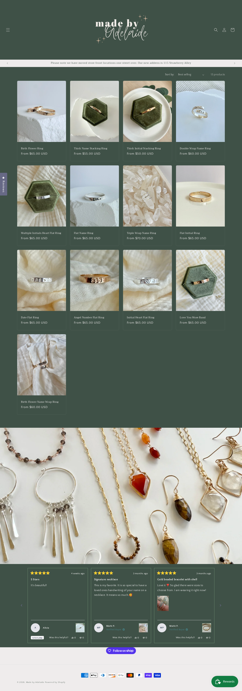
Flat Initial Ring (190, 233)
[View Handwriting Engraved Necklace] (143, 628)
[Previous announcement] (7, 63)
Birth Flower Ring (32, 148)
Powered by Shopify (55, 682)
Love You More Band (193, 317)
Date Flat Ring (30, 317)
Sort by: (169, 74)
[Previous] (21, 605)
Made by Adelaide (35, 682)
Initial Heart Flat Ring (140, 317)
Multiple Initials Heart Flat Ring (41, 233)
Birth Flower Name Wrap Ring (39, 402)
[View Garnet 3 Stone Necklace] (80, 628)
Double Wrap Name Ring (195, 148)
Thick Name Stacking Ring (90, 148)
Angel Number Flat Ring (89, 317)
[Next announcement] (234, 63)
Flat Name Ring (83, 233)
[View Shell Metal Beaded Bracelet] (206, 628)
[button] (8, 30)
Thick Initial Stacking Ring (144, 148)
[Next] (220, 605)
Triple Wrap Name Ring (141, 233)
